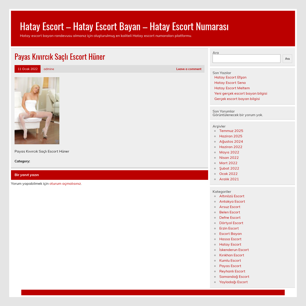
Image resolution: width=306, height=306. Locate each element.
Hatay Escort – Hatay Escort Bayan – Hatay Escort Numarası (124, 26)
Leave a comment (188, 69)
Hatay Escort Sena (230, 82)
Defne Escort (230, 217)
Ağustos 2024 (231, 141)
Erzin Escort (229, 228)
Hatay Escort (230, 244)
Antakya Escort (232, 201)
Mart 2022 (228, 163)
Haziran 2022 (230, 146)
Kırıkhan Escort (231, 255)
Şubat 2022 (229, 168)
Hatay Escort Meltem (232, 88)
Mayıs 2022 (229, 152)
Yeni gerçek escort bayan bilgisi (240, 93)
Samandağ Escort (234, 276)
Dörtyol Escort (231, 223)
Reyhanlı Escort (232, 271)
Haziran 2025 (230, 136)
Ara (216, 52)
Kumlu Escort (230, 260)
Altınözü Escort (231, 196)
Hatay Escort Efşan (230, 77)
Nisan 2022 (229, 157)
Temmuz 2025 (231, 130)
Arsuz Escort (229, 206)
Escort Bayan (230, 233)
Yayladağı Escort (233, 282)
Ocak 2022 (228, 173)
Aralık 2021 (229, 179)
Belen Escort (229, 212)
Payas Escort (230, 266)
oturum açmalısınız (65, 183)
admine (49, 69)
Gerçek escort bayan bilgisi (237, 98)
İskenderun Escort (234, 249)
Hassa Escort (230, 239)
